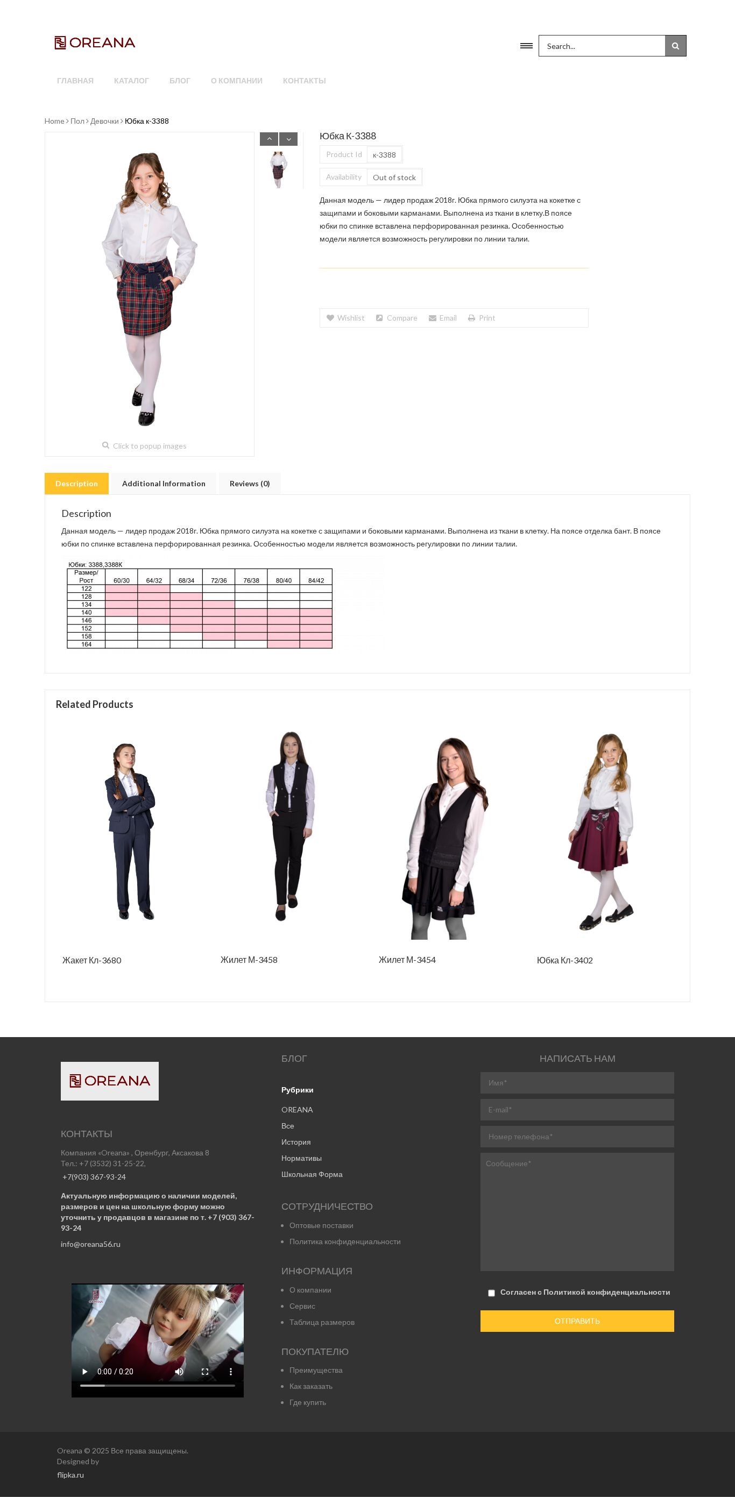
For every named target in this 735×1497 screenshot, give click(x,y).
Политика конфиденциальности (345, 1241)
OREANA (297, 1109)
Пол (77, 120)
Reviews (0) (250, 483)
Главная (75, 80)
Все (287, 1125)
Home (55, 120)
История (296, 1141)
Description (76, 483)
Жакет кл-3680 (91, 960)
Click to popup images (150, 445)
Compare (402, 317)
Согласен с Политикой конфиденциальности (585, 1291)
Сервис (302, 1305)
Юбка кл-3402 (565, 960)
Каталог (131, 80)
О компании (237, 80)
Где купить (307, 1402)
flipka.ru (70, 1474)
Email (448, 317)
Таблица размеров (322, 1321)
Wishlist (351, 317)
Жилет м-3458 (249, 959)
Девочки (104, 120)
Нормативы (301, 1157)
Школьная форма (312, 1174)
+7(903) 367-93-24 (93, 1176)
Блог (179, 80)
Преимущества (316, 1369)
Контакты (304, 80)
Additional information (164, 483)
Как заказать (311, 1385)
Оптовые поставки (321, 1225)
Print (487, 317)
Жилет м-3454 (407, 959)
